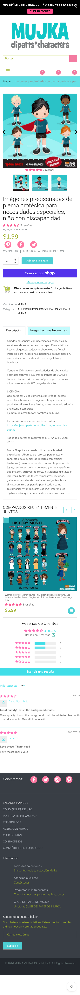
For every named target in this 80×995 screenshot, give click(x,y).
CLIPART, (64, 309)
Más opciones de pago (40, 282)
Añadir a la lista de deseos (43, 251)
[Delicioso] (43, 786)
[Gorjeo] (46, 779)
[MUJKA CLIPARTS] (40, 34)
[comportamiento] (57, 786)
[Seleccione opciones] (71, 610)
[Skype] (48, 786)
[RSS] (14, 786)
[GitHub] (9, 786)
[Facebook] (21, 244)
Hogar (7, 81)
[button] (34, 170)
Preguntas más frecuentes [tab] (48, 330)
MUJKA (21, 304)
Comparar (10, 251)
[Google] (4, 786)
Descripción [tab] (14, 330)
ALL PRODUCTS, (27, 309)
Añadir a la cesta (37, 261)
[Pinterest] (69, 779)
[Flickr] (18, 786)
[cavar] (52, 786)
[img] (8, 696)
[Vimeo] (38, 786)
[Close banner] (76, 7)
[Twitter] (34, 244)
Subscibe (12, 945)
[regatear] (33, 786)
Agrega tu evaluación (15, 229)
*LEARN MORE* (40, 11)
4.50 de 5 (50, 631)
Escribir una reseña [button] (40, 671)
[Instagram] (57, 779)
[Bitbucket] (23, 786)
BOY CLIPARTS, (48, 309)
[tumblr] (28, 786)
